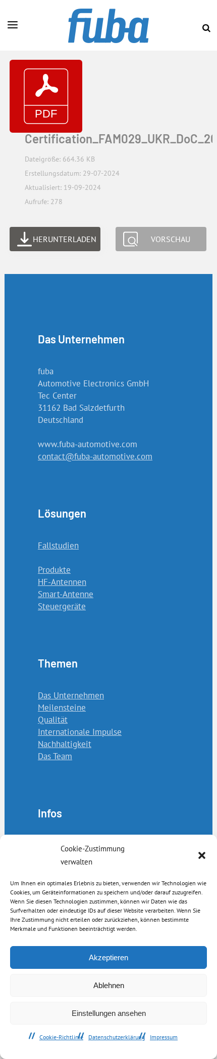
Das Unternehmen (71, 695)
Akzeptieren (108, 957)
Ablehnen (108, 985)
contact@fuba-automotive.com (95, 456)
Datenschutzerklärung (116, 1037)
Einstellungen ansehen (109, 1013)
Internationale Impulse (80, 731)
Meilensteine (62, 707)
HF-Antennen (62, 581)
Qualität (53, 719)
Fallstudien (58, 545)
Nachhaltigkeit (64, 744)
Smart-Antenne (65, 594)
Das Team (55, 756)
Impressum (164, 1037)
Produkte (54, 569)
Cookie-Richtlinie (61, 1037)
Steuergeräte (62, 606)
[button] (202, 855)
